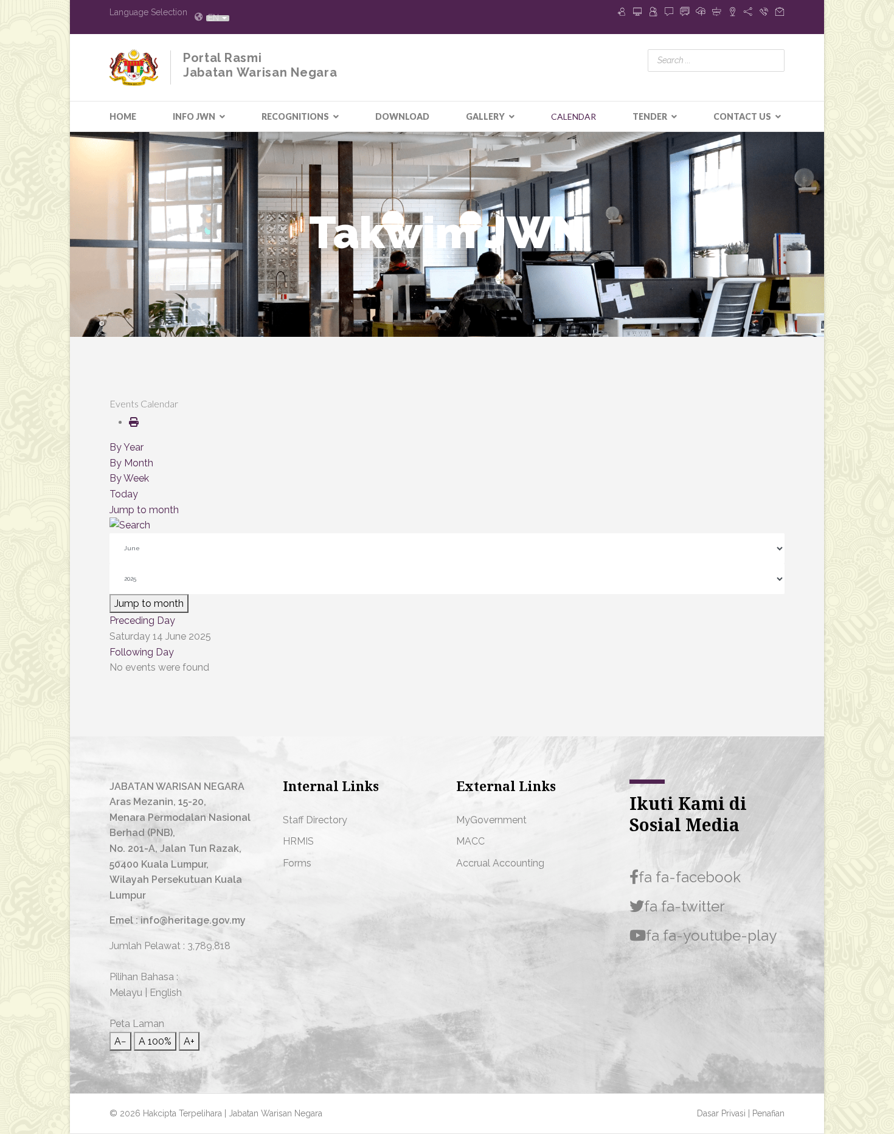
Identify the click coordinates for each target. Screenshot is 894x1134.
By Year (126, 447)
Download (402, 116)
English (166, 992)
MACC (470, 841)
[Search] (447, 525)
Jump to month (144, 510)
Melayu (125, 992)
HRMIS (298, 841)
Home (122, 116)
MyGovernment (491, 820)
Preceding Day (142, 620)
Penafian (768, 1113)
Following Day (141, 652)
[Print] (134, 422)
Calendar (573, 116)
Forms (297, 863)
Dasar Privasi (722, 1113)
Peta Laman (136, 1023)
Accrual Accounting (500, 863)
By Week (129, 478)
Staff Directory (315, 820)
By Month (131, 463)
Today (123, 494)
